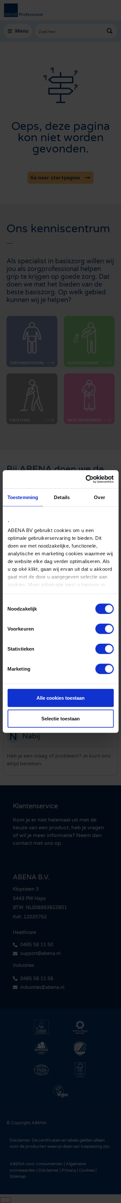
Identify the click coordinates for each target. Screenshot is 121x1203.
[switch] (104, 628)
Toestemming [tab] (22, 497)
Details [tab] (62, 497)
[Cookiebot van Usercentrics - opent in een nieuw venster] (86, 479)
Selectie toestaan (60, 718)
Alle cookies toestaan (60, 697)
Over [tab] (99, 497)
